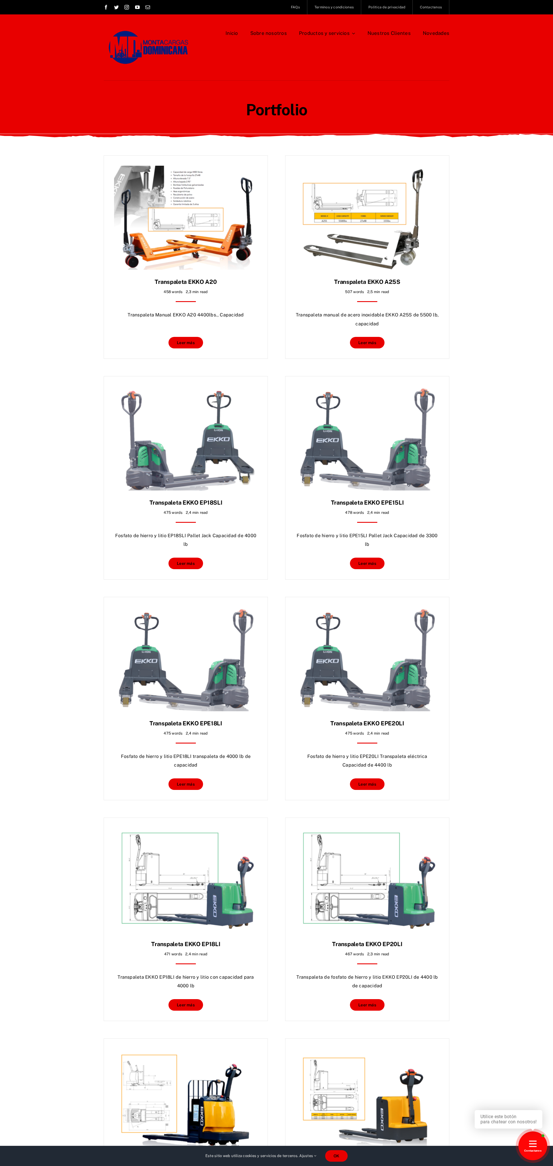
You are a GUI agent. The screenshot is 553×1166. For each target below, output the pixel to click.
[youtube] (137, 7)
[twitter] (116, 7)
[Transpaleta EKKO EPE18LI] (185, 611)
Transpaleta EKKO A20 (186, 281)
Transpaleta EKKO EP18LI (185, 944)
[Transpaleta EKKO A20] (185, 170)
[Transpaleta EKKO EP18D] (367, 1053)
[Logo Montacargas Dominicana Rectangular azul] (147, 28)
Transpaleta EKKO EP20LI (367, 944)
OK (336, 1156)
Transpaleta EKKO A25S (367, 281)
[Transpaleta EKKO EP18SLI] (185, 390)
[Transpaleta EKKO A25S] (367, 170)
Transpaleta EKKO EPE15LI (367, 502)
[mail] (147, 7)
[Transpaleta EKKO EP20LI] (367, 832)
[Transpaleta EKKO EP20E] (185, 1053)
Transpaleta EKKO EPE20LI (367, 723)
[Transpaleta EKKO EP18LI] (185, 832)
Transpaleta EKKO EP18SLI (185, 502)
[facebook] (106, 7)
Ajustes (306, 1156)
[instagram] (126, 7)
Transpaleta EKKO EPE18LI (185, 723)
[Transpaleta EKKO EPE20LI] (367, 611)
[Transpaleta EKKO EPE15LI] (367, 390)
